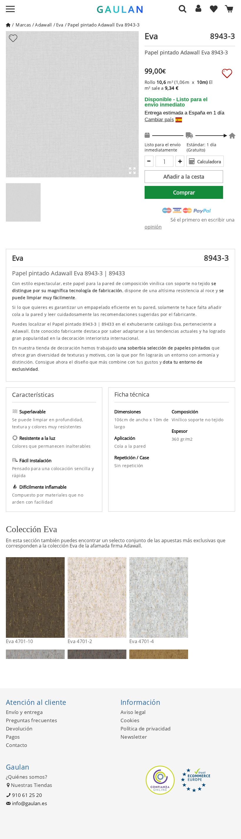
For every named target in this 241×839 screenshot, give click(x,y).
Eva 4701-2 (80, 641)
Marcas (23, 25)
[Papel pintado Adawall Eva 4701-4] (184, 597)
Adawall (43, 25)
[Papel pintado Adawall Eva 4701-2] (123, 597)
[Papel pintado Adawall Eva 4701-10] (61, 597)
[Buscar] (182, 8)
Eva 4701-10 (19, 641)
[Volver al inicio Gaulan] (8, 25)
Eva (59, 25)
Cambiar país (159, 119)
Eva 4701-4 (141, 641)
